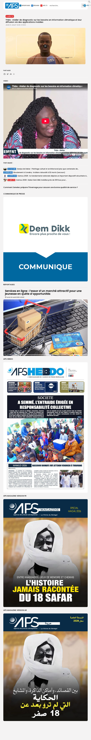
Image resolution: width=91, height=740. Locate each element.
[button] (89, 2)
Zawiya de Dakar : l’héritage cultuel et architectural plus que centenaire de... (48, 169)
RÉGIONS (36, 5)
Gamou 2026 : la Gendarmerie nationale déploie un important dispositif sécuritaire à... (52, 176)
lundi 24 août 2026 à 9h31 (15, 297)
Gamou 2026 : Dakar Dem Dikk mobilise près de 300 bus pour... (41, 180)
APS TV (45, 5)
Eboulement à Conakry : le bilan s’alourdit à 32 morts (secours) (39, 172)
